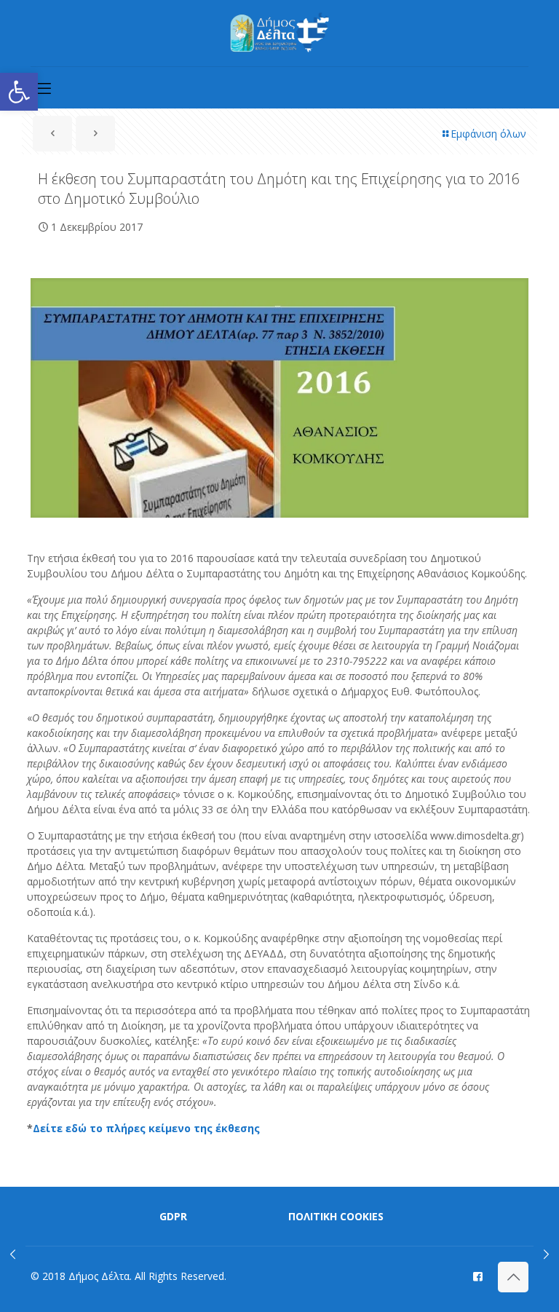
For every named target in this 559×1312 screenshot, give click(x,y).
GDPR (173, 1216)
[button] (19, 92)
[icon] (477, 1275)
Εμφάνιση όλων (488, 134)
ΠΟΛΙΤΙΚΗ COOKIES (336, 1216)
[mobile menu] (43, 87)
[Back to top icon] (513, 1277)
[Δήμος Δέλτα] (280, 33)
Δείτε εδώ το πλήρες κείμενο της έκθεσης (146, 1128)
